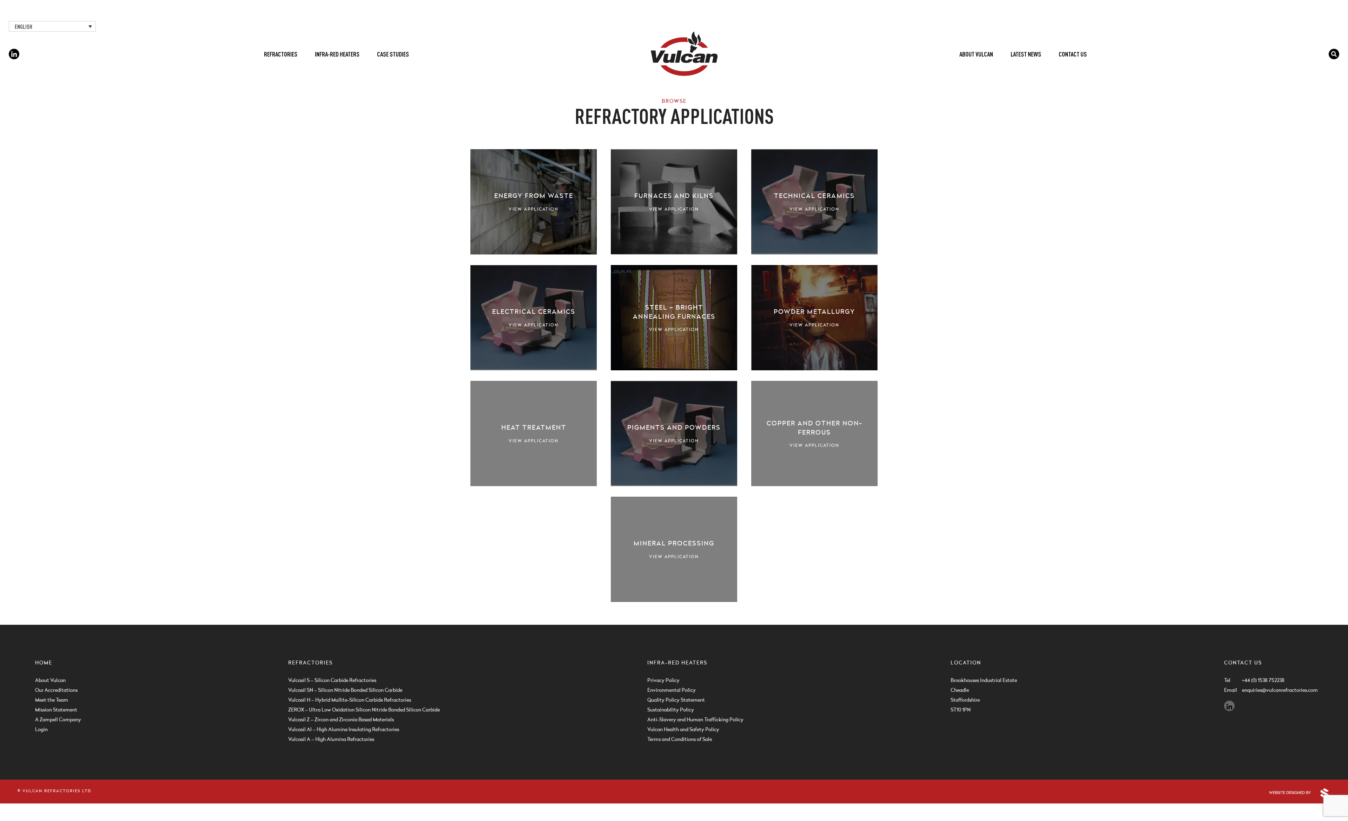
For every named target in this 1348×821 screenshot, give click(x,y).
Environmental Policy (671, 690)
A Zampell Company (58, 719)
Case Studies (393, 54)
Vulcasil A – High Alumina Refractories (331, 739)
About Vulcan (976, 54)
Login (41, 729)
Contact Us (1073, 54)
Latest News (1026, 54)
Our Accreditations (56, 690)
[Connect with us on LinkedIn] (14, 54)
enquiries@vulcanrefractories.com (1277, 690)
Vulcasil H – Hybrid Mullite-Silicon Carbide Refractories (349, 700)
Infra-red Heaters (337, 54)
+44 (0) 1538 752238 (1263, 680)
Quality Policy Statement (676, 700)
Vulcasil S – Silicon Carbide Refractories (332, 680)
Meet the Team (51, 700)
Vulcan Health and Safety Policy (683, 729)
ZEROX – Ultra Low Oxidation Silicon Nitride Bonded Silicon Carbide (364, 710)
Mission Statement (56, 710)
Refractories (280, 54)
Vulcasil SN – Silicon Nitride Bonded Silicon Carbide (345, 690)
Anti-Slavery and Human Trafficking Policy (695, 719)
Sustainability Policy (670, 710)
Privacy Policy (663, 680)
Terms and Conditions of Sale (679, 739)
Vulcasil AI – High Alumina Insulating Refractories (343, 729)
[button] (52, 26)
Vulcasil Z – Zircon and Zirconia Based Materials (341, 719)
